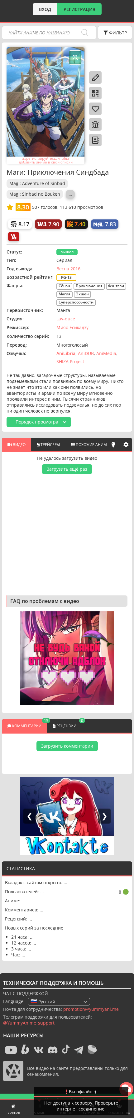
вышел (67, 251)
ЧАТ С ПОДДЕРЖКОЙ (25, 993)
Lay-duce (65, 319)
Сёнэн (64, 285)
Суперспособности (76, 302)
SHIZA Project (70, 361)
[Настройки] (126, 444)
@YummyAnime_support (29, 1023)
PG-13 (66, 277)
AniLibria (65, 353)
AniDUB (86, 353)
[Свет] (113, 444)
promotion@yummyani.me (91, 1009)
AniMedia (106, 353)
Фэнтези (116, 285)
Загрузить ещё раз (67, 469)
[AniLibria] (13, 236)
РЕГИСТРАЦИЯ (79, 9)
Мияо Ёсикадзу (72, 327)
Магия (64, 294)
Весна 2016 (68, 269)
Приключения (89, 285)
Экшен (82, 294)
